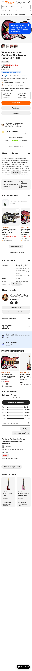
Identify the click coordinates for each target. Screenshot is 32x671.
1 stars (4, 418)
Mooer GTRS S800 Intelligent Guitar (23, 494)
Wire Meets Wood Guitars (14, 123)
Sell (19, 2)
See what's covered (7, 90)
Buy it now (16, 103)
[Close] (28, 25)
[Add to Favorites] (28, 20)
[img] (8, 125)
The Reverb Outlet (7, 11)
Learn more (26, 275)
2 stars (4, 415)
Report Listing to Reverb (16, 146)
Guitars (17, 11)
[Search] (28, 7)
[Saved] (24, 2)
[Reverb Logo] (9, 2)
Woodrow (19, 278)
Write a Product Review (16, 402)
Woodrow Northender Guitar (18, 203)
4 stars (4, 410)
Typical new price (10, 72)
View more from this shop (16, 312)
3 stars (4, 412)
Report (5, 455)
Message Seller (16, 307)
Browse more (15, 246)
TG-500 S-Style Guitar (7, 494)
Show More (16, 172)
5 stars (4, 407)
